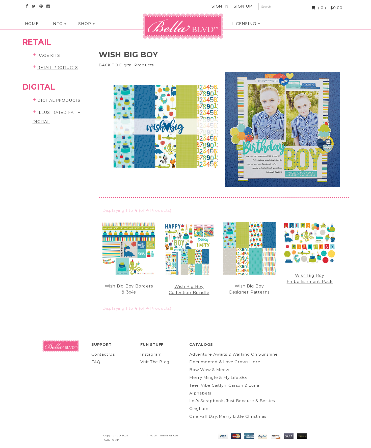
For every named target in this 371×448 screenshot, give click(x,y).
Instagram (151, 354)
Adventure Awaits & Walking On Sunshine (233, 354)
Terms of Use (169, 435)
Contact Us (103, 354)
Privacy (151, 435)
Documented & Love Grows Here (224, 361)
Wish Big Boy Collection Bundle (189, 289)
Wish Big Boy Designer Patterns (249, 289)
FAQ (95, 361)
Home (32, 23)
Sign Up (243, 6)
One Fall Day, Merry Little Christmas (227, 416)
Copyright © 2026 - (116, 435)
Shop (85, 23)
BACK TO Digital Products (126, 65)
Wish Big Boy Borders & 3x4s (129, 289)
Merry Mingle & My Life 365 (218, 377)
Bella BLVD (111, 440)
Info (57, 23)
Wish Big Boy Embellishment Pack (310, 278)
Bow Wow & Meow (209, 369)
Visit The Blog (154, 361)
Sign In (220, 6)
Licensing (244, 23)
